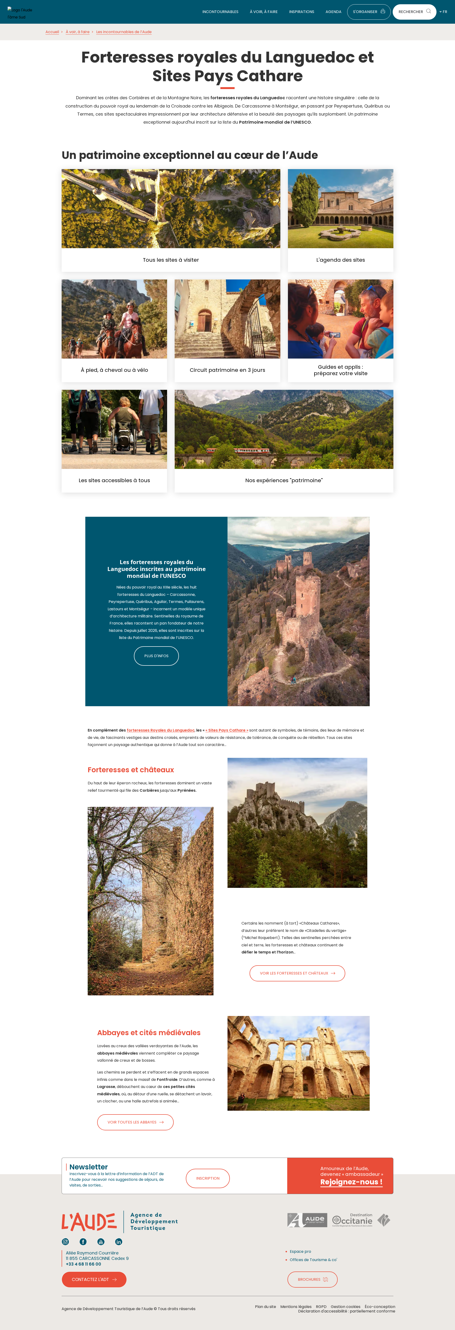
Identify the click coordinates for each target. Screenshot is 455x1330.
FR (445, 11)
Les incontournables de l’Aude (124, 32)
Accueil (52, 32)
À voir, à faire (78, 32)
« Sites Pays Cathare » (226, 730)
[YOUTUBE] (101, 1241)
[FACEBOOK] (83, 1241)
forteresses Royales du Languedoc (161, 730)
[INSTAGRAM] (65, 1241)
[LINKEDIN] (119, 1241)
